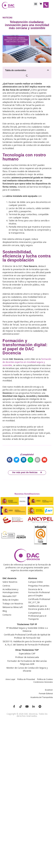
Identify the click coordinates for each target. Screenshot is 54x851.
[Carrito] (40, 4)
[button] (35, 4)
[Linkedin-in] (33, 706)
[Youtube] (27, 706)
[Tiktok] (20, 706)
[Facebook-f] (14, 706)
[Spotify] (40, 706)
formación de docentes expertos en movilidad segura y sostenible (27, 362)
